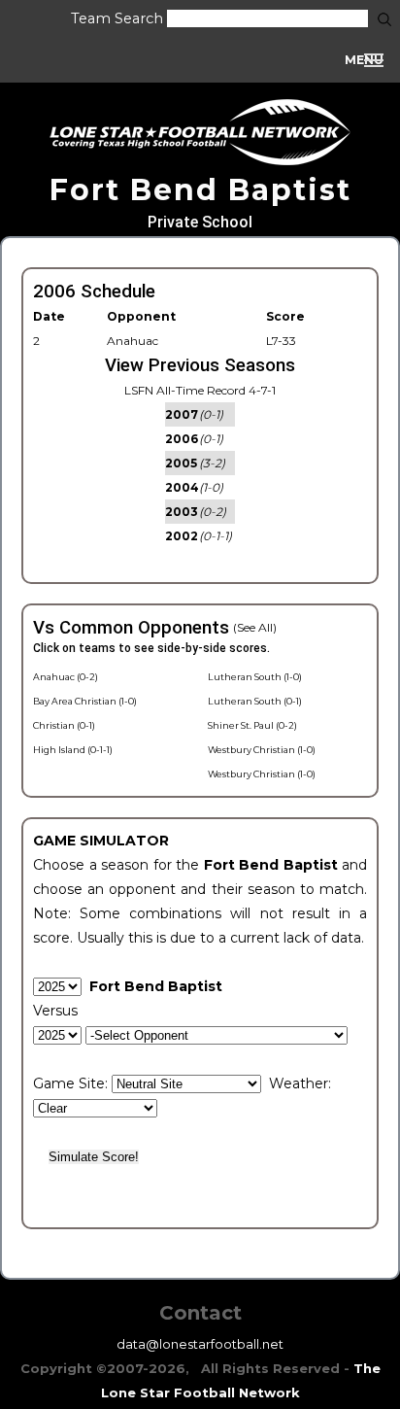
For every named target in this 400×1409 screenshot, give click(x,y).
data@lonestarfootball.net (200, 1344)
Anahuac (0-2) (65, 676)
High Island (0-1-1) (73, 749)
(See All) (255, 627)
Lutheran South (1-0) (255, 676)
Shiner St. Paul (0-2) (252, 725)
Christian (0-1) (64, 725)
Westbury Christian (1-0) (262, 749)
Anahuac (132, 340)
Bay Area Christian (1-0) (85, 701)
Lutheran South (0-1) (255, 701)
